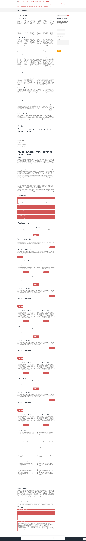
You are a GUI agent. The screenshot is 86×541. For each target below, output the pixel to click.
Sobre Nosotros (24, 6)
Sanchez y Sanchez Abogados (39, 1)
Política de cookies (38, 538)
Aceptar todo (50, 537)
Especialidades (39, 6)
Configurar (61, 537)
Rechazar (56, 537)
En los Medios (32, 6)
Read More (36, 235)
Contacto (46, 6)
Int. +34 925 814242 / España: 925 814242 (58, 3)
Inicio (18, 6)
